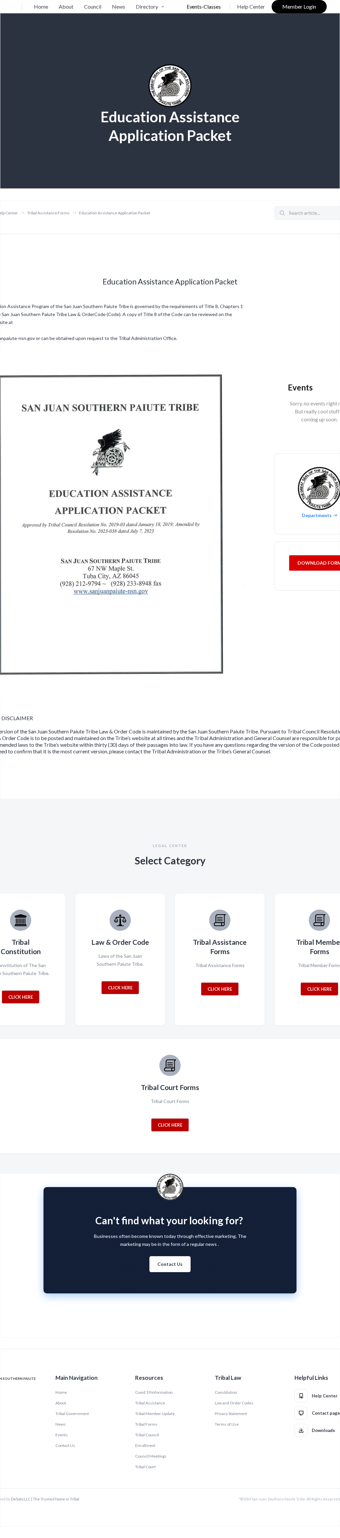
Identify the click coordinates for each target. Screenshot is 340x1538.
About (66, 6)
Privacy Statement (231, 1413)
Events (61, 1434)
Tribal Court (145, 1466)
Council (92, 6)
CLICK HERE (20, 997)
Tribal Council (147, 1434)
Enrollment (145, 1445)
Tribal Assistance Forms (48, 212)
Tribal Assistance (150, 1402)
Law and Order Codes (234, 1402)
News (118, 6)
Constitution (226, 1392)
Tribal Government (72, 1413)
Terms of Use (227, 1424)
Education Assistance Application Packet (114, 212)
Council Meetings (150, 1456)
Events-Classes (204, 6)
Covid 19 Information (154, 1392)
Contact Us (170, 1264)
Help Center (251, 6)
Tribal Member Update (155, 1413)
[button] (151, 6)
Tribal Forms (146, 1424)
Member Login (299, 6)
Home (41, 6)
